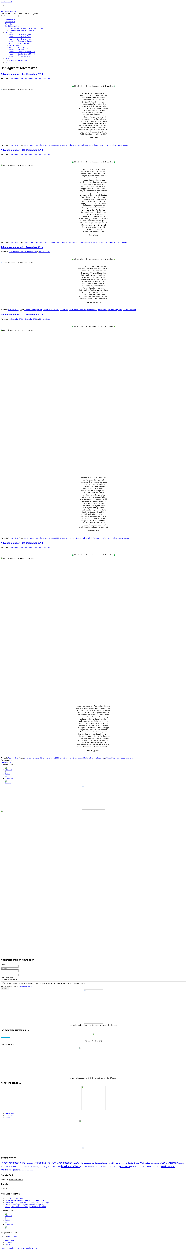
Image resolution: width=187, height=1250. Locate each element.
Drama (142, 1163)
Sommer (155, 1167)
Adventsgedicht (36, 145)
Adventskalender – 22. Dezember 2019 (22, 247)
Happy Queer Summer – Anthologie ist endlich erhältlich (25, 1207)
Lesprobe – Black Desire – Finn (20, 37)
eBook (148, 1163)
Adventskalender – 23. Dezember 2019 (22, 149)
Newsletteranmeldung (10, 979)
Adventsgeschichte (29, 1163)
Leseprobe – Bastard (16, 50)
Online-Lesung (14, 45)
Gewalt (3, 1167)
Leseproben (9, 32)
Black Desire (106, 1163)
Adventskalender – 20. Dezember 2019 (22, 542)
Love (59, 1167)
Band (94, 1163)
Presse (7, 58)
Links (6, 62)
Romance (125, 1166)
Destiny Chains (133, 1163)
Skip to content (6, 2)
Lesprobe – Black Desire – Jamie (20, 35)
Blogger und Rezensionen (18, 60)
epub (159, 1163)
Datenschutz (9, 1113)
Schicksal (133, 1167)
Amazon (74, 1163)
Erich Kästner (74, 242)
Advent (27, 145)
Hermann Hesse (75, 538)
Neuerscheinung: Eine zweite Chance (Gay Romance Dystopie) (27, 1202)
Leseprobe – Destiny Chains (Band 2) (22, 52)
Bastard (98, 1163)
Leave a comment (123, 145)
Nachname (4, 968)
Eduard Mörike (74, 145)
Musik (103, 1167)
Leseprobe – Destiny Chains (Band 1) (22, 54)
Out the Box (12, 1236)
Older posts (6, 762)
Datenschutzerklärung (25, 986)
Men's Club (92, 1166)
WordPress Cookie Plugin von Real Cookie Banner (19, 1248)
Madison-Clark (44, 78)
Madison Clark (10, 22)
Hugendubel (40, 1167)
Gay (163, 1162)
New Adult (117, 1167)
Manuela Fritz (84, 1167)
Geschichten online (12, 26)
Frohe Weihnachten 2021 (14, 1198)
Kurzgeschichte (47, 1167)
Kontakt (7, 1118)
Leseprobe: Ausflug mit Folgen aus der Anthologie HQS (25, 1205)
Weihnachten (96, 145)
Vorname (3, 964)
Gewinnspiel (10, 1166)
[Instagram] (9, 778)
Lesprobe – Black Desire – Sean (20, 39)
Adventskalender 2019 (51, 145)
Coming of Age (123, 1163)
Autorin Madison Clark (8, 11)
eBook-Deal (154, 1163)
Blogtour (115, 1163)
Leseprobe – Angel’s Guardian (19, 56)
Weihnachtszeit (24, 1170)
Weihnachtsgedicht (109, 145)
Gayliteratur (172, 1162)
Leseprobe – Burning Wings (19, 47)
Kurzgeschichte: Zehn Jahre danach (21, 30)
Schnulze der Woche (142, 1167)
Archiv (3, 1189)
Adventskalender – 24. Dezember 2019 (22, 74)
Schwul (150, 1167)
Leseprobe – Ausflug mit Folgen (20, 43)
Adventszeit (64, 145)
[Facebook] (8, 770)
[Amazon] (8, 783)
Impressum (9, 1115)
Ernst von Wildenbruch (77, 310)
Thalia (159, 1167)
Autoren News (10, 20)
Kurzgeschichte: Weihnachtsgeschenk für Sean (26, 28)
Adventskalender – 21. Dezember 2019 (22, 314)
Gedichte (181, 1163)
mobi (98, 1167)
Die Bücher (9, 24)
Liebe (54, 1166)
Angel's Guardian (84, 1163)
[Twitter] (7, 774)
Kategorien (5, 1179)
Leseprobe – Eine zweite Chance (20, 41)
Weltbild (31, 1170)
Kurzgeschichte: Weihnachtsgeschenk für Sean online (24, 1200)
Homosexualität (30, 1166)
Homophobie (19, 1167)
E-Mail (3, 973)
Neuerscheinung (109, 1167)
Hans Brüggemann (76, 758)
